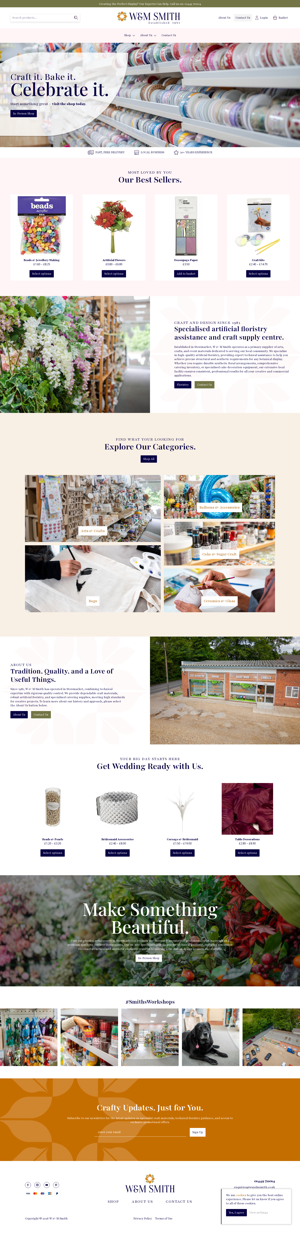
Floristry (183, 385)
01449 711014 (193, 4)
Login (264, 18)
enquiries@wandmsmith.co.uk (254, 1187)
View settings (258, 1213)
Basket (283, 18)
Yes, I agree (236, 1213)
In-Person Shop (23, 113)
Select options (41, 274)
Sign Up (197, 1132)
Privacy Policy (143, 1218)
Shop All (148, 459)
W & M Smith (148, 18)
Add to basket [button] (186, 274)
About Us (224, 18)
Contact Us (243, 18)
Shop (127, 35)
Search (76, 17)
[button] (134, 35)
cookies (241, 1195)
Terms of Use (164, 1218)
